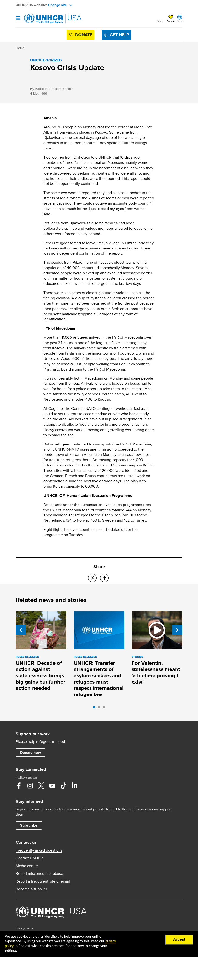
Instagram (30, 785)
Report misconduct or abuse (39, 873)
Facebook (19, 785)
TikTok (63, 785)
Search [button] (160, 21)
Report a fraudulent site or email (43, 881)
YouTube (52, 785)
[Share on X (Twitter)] (92, 578)
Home (20, 48)
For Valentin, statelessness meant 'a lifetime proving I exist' (156, 672)
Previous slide (21, 630)
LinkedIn (74, 785)
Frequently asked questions (39, 850)
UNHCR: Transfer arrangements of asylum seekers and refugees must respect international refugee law (99, 678)
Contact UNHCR (29, 858)
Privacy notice (25, 928)
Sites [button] (179, 21)
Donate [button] (171, 21)
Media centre (27, 866)
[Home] (40, 19)
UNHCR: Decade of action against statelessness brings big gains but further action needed (40, 675)
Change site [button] (57, 4)
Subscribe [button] (28, 825)
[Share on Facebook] (104, 578)
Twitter (41, 785)
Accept (179, 939)
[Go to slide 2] (100, 708)
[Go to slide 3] (105, 708)
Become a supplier (31, 889)
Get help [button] (119, 35)
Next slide (177, 630)
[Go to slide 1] (95, 708)
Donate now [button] (30, 752)
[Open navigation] (18, 18)
